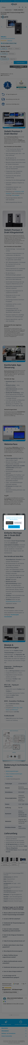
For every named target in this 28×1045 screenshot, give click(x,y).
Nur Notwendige (18, 522)
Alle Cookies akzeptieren (14, 526)
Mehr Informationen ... (14, 519)
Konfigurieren (9, 522)
